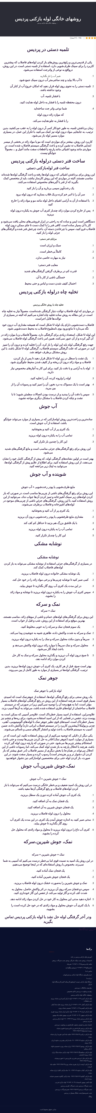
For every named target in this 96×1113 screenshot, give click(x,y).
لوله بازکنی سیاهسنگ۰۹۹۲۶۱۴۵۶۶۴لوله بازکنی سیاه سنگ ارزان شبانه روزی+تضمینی (72, 1053)
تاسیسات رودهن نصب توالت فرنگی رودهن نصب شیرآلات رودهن (72, 961)
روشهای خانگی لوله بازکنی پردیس (81, 995)
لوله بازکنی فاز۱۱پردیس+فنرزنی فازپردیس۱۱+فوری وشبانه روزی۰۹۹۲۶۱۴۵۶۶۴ (73, 1059)
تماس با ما (88, 971)
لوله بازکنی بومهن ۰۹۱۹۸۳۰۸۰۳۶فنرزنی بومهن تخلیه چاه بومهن (72, 1015)
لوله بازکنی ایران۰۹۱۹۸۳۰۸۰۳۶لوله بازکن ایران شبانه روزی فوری (71, 1012)
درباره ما (89, 978)
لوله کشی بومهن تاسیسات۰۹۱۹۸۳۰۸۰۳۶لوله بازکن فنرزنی (73, 1082)
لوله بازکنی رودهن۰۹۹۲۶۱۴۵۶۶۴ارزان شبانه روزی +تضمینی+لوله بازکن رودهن (71, 1047)
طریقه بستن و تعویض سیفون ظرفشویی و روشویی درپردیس (73, 1025)
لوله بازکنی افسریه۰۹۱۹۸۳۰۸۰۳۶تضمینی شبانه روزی (75, 1008)
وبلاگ (90, 1097)
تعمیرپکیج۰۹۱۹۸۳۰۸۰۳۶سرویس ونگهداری (79, 968)
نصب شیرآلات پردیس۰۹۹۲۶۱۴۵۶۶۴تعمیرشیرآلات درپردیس (73, 1089)
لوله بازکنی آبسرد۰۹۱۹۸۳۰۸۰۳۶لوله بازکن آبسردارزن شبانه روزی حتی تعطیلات (71, 1000)
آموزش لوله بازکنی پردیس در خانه (81, 957)
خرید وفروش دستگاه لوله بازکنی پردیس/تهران (77, 975)
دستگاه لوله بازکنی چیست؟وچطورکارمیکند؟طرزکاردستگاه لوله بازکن (72, 983)
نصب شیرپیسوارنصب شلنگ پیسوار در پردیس (78, 1093)
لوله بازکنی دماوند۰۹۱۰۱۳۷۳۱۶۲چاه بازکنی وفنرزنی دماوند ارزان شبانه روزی (71, 1041)
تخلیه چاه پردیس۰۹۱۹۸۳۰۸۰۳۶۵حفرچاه (79, 964)
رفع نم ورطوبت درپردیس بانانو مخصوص (79, 991)
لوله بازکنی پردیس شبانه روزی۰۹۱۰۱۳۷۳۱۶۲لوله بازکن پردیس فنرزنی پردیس (72, 1020)
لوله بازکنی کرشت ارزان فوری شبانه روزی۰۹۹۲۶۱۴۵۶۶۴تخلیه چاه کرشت (71, 1065)
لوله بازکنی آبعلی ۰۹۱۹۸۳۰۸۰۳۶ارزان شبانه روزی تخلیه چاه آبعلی (71, 1005)
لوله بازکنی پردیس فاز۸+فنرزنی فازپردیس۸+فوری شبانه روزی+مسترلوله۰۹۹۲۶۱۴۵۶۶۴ (74, 1029)
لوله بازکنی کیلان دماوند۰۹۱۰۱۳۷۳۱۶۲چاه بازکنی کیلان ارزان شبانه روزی (71, 1071)
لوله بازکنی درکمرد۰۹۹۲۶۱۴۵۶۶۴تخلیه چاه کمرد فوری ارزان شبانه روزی (71, 1035)
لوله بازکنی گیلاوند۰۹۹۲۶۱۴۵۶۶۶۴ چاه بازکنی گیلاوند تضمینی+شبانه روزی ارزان (71, 1077)
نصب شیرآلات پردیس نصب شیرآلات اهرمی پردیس (76, 1086)
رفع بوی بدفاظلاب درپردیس (83, 988)
